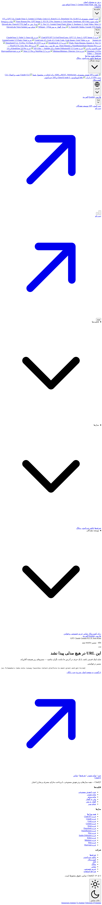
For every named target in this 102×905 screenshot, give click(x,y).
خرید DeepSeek (90, 828)
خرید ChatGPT (90, 816)
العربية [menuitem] (85, 97)
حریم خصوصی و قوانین (73, 634)
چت (99, 776)
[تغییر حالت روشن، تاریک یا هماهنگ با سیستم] (100, 212)
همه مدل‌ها (91, 814)
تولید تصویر (91, 776)
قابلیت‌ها (97, 9)
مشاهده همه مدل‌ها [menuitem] (93, 56)
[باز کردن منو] (97, 213)
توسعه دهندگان (94, 61)
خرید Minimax (90, 840)
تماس (85, 634)
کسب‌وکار (97, 80)
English (92, 636)
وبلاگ (78, 58)
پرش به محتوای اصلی (92, 2)
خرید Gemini (91, 824)
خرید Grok (92, 821)
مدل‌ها (98, 29)
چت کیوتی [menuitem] (97, 106)
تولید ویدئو (92, 797)
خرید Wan (92, 842)
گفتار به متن (91, 802)
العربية (85, 636)
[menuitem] (51, 19)
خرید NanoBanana (88, 831)
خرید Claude (91, 819)
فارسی (98, 636)
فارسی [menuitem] (98, 97)
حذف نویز (92, 804)
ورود (98, 100)
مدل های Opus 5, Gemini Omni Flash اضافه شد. (81, 4)
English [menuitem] (92, 97)
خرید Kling (91, 838)
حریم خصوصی (90, 869)
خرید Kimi (92, 826)
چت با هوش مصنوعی (87, 792)
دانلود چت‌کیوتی (87, 58)
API (94, 862)
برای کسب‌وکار (94, 634)
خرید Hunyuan (90, 845)
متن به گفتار (91, 799)
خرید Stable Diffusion (87, 835)
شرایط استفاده (90, 871)
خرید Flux (92, 833)
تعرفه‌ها (98, 58)
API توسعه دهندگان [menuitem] (84, 106)
